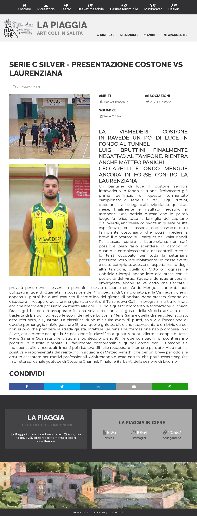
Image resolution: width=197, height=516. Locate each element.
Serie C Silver (113, 116)
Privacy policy (80, 512)
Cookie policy (100, 512)
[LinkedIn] (98, 386)
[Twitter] (62, 386)
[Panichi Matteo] (49, 220)
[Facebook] (26, 386)
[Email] (134, 386)
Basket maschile (115, 102)
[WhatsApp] (170, 386)
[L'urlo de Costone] (49, 126)
